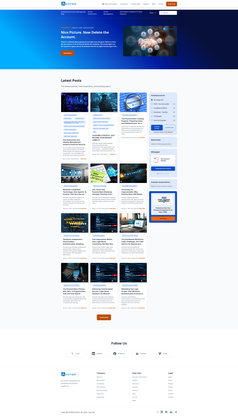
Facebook (121, 354)
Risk (94, 132)
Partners (135, 390)
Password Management (130, 115)
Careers (170, 394)
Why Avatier (101, 380)
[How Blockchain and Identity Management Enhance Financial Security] (74, 102)
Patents (170, 384)
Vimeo (165, 354)
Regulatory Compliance (71, 133)
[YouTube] (171, 412)
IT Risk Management (70, 129)
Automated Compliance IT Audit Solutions (131, 13)
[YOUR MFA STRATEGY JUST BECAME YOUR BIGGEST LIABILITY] (104, 102)
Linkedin (99, 354)
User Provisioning (98, 236)
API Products (101, 387)
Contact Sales (135, 4)
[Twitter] (157, 412)
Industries (100, 394)
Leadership (100, 397)
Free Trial (171, 4)
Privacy (170, 387)
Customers (124, 4)
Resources (135, 384)
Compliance (67, 118)
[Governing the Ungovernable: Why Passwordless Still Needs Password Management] (133, 173)
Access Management (108, 13)
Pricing (160, 4)
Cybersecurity (79, 118)
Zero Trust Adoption (70, 136)
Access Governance (92, 13)
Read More (68, 53)
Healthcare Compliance (100, 122)
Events (170, 390)
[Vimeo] (176, 412)
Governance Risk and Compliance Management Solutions (74, 122)
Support (146, 4)
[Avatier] (69, 3)
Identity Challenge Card (100, 128)
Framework (100, 384)
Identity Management (70, 186)
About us (100, 377)
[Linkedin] (162, 412)
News (134, 400)
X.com (77, 354)
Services (135, 387)
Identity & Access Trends (71, 236)
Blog (153, 4)
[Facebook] (166, 412)
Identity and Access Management (74, 126)
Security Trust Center (139, 377)
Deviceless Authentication (101, 118)
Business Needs (102, 390)
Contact (170, 397)
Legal (170, 377)
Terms (170, 380)
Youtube (143, 354)
